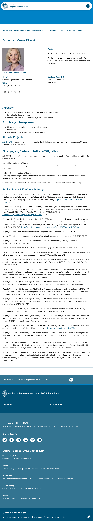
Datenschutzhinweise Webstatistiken (16, 517)
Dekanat (7, 404)
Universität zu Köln (18, 5)
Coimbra (5, 459)
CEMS (4, 489)
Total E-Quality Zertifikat (11, 469)
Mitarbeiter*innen (57, 30)
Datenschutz (7, 426)
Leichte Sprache (43, 426)
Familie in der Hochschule (30, 498)
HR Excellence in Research (62, 479)
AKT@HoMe (7, 142)
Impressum (65, 426)
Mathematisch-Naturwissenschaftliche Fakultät (21, 30)
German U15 (26, 459)
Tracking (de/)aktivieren (43, 517)
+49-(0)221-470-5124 (11, 92)
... (47, 30)
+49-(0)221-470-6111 (11, 86)
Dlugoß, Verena (75, 30)
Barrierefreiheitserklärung (25, 426)
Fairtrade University (10, 498)
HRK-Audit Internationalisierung (14, 479)
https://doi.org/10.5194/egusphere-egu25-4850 (22, 215)
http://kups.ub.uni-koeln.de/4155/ (61, 328)
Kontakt (75, 426)
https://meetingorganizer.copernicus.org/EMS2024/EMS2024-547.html (50, 227)
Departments (55, 404)
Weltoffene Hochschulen (39, 479)
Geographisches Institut (18, 7)
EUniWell (15, 459)
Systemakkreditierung (32, 489)
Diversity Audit (53, 469)
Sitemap (55, 426)
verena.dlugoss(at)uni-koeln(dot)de (17, 80)
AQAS (19, 489)
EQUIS (12, 489)
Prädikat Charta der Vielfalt (34, 469)
